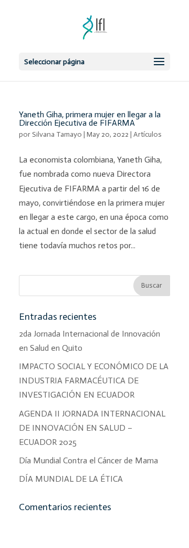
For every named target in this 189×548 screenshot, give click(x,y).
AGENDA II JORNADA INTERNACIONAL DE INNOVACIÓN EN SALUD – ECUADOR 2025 (92, 428)
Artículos (147, 134)
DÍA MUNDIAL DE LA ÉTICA (71, 479)
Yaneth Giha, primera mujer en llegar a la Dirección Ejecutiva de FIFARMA (90, 118)
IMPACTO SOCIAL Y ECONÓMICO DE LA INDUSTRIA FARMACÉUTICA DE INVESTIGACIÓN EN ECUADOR (94, 380)
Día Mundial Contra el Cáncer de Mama (88, 460)
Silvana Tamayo (57, 134)
